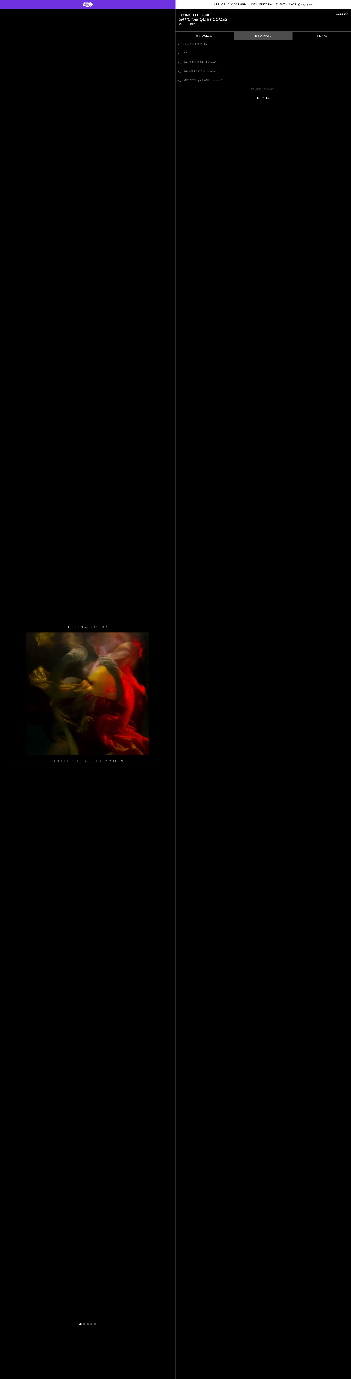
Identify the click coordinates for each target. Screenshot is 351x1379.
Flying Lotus (192, 15)
